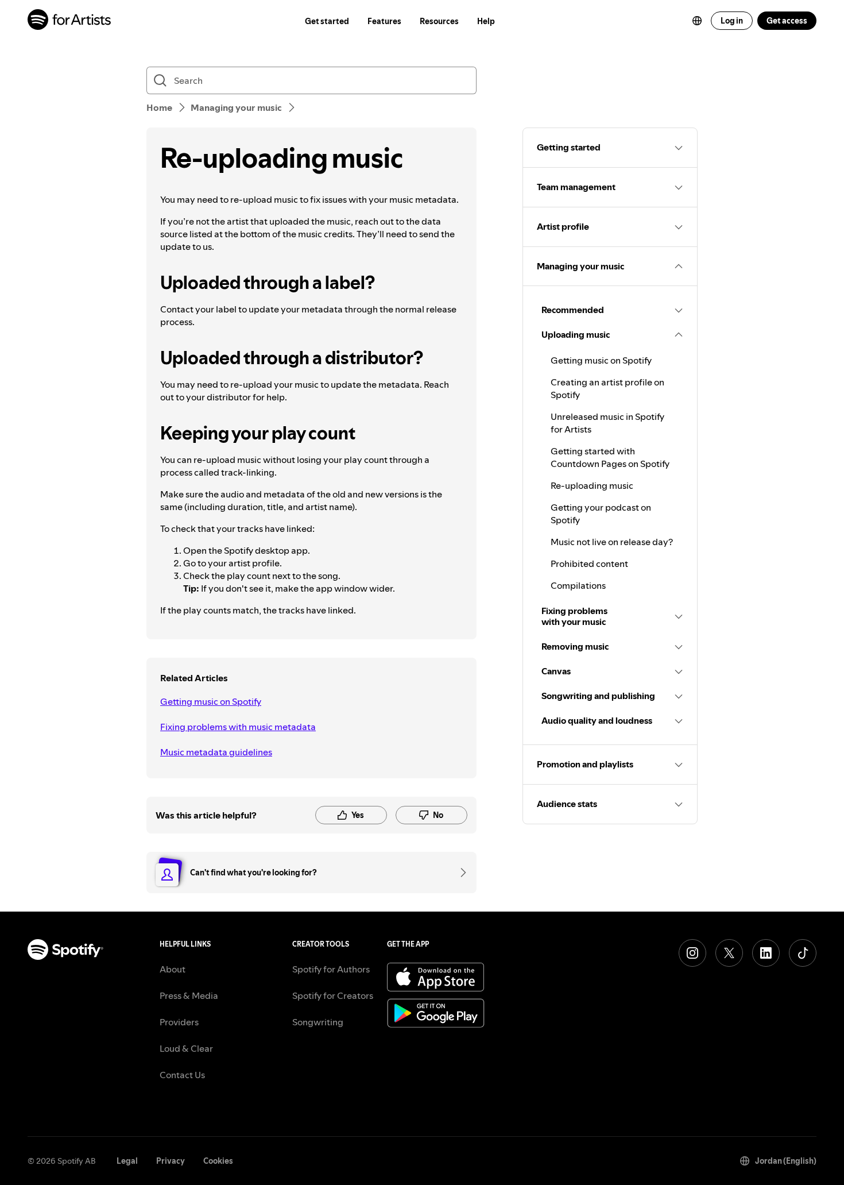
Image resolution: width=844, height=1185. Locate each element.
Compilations (578, 585)
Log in (732, 20)
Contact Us (182, 1074)
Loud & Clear (186, 1048)
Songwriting (317, 1022)
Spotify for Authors (331, 969)
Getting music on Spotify (210, 701)
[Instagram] (692, 953)
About (172, 969)
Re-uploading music (592, 485)
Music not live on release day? (612, 541)
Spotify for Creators (332, 995)
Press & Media (189, 995)
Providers (179, 1022)
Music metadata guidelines (216, 752)
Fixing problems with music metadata (238, 726)
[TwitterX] (729, 953)
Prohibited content (589, 563)
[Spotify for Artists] (70, 21)
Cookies (218, 1161)
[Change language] (697, 20)
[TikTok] (802, 953)
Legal (127, 1161)
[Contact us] (459, 872)
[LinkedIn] (766, 953)
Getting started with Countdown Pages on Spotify (610, 457)
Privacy (170, 1161)
